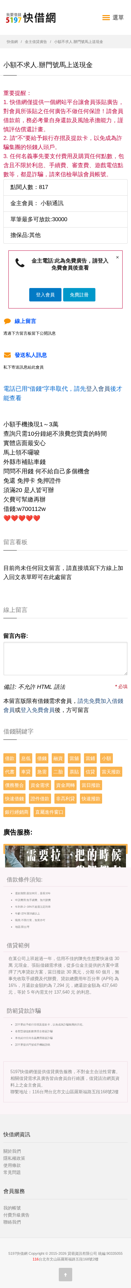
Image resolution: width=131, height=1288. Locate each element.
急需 (42, 771)
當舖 (74, 758)
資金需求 (40, 785)
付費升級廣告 (16, 1215)
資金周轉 (65, 785)
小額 (106, 758)
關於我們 (12, 1151)
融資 (58, 758)
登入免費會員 (37, 710)
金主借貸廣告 (36, 42)
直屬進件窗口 (49, 812)
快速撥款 (91, 798)
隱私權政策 (14, 1158)
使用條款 (12, 1165)
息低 (26, 758)
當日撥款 (91, 785)
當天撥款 (111, 771)
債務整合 (14, 785)
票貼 (74, 771)
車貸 (26, 771)
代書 (9, 771)
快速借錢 (14, 798)
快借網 (12, 42)
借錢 (42, 758)
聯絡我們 (12, 1222)
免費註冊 (79, 294)
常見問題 (12, 1172)
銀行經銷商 (17, 812)
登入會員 (45, 294)
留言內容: (15, 636)
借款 (9, 758)
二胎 (58, 771)
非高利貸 (65, 798)
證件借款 (40, 798)
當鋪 (90, 758)
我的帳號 (12, 1207)
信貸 (90, 771)
